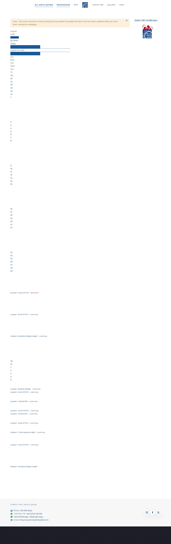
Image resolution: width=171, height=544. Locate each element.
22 (11, 227)
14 (11, 181)
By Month (14, 37)
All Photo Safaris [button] (44, 5)
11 (11, 171)
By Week (14, 40)
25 (11, 258)
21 (11, 224)
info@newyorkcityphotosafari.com (34, 520)
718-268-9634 (26, 510)
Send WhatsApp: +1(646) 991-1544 (28, 517)
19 (11, 218)
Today (13, 44)
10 (11, 168)
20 (11, 221)
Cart (121, 5)
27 (11, 82)
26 (11, 78)
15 (11, 184)
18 (11, 215)
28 (11, 85)
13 (11, 178)
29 (11, 88)
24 (11, 255)
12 (11, 175)
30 (11, 91)
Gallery (111, 5)
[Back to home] (85, 5)
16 (11, 209)
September (15, 53)
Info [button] (76, 5)
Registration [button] (63, 5)
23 (11, 252)
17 (11, 212)
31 (11, 94)
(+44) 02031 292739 (34, 514)
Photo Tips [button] (98, 5)
